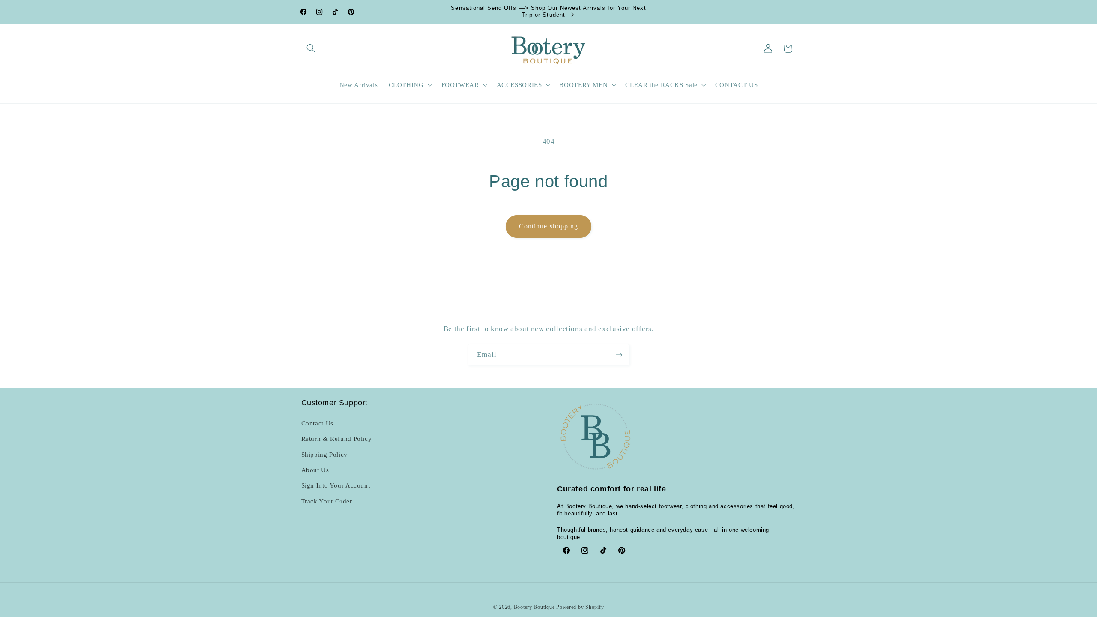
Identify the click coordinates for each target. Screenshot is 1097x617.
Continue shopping (548, 226)
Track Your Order (326, 501)
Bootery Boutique (534, 607)
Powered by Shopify (580, 607)
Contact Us (317, 423)
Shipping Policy (324, 454)
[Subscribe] (619, 354)
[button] (311, 48)
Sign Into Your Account (335, 485)
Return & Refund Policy (336, 438)
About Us (315, 470)
